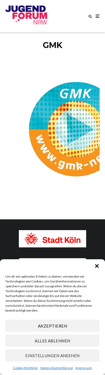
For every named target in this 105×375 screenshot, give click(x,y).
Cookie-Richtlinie (25, 368)
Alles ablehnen (52, 340)
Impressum (83, 368)
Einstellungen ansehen (52, 355)
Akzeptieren (52, 325)
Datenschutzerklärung (56, 368)
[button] (97, 266)
